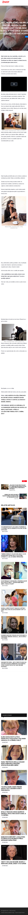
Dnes (14, 19)
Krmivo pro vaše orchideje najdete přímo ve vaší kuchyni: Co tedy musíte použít (11, 496)
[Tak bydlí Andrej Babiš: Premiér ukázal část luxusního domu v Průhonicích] (14, 777)
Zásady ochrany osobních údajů (7, 912)
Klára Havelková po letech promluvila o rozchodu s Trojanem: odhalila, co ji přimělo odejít (13, 738)
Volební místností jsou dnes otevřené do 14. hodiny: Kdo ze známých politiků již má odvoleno (14, 528)
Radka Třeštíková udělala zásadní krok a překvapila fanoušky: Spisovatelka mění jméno (12, 763)
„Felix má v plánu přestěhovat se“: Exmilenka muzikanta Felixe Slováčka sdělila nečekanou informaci (17, 488)
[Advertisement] (14, 158)
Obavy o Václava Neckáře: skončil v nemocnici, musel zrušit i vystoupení (13, 862)
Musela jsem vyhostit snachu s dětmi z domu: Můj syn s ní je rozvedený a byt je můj (13, 609)
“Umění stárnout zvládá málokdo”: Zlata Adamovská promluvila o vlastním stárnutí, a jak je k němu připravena (13, 555)
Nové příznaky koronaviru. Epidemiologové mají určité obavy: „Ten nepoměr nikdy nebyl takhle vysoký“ (14, 582)
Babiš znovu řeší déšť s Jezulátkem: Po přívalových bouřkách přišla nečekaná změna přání (13, 838)
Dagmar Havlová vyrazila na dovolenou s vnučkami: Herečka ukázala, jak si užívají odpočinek (14, 637)
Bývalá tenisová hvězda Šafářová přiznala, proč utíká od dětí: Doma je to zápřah (13, 813)
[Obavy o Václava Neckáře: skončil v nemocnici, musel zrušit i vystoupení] (14, 852)
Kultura (4, 721)
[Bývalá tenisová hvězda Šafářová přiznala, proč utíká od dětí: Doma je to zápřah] (14, 802)
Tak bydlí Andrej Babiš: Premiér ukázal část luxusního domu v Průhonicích (11, 788)
